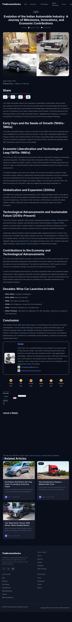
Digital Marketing (55, 4)
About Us (40, 559)
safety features (21, 244)
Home (39, 555)
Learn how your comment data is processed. (44, 455)
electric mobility (50, 220)
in (8, 569)
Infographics (41, 581)
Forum (39, 578)
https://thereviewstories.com (31, 371)
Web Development (7, 597)
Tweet (6, 396)
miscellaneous (6, 587)
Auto (25, 4)
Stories (39, 584)
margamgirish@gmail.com (29, 367)
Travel (64, 4)
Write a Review (41, 569)
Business (33, 4)
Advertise (40, 565)
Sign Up (39, 587)
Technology (44, 4)
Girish (20, 344)
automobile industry (29, 325)
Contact (39, 562)
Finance (4, 594)
